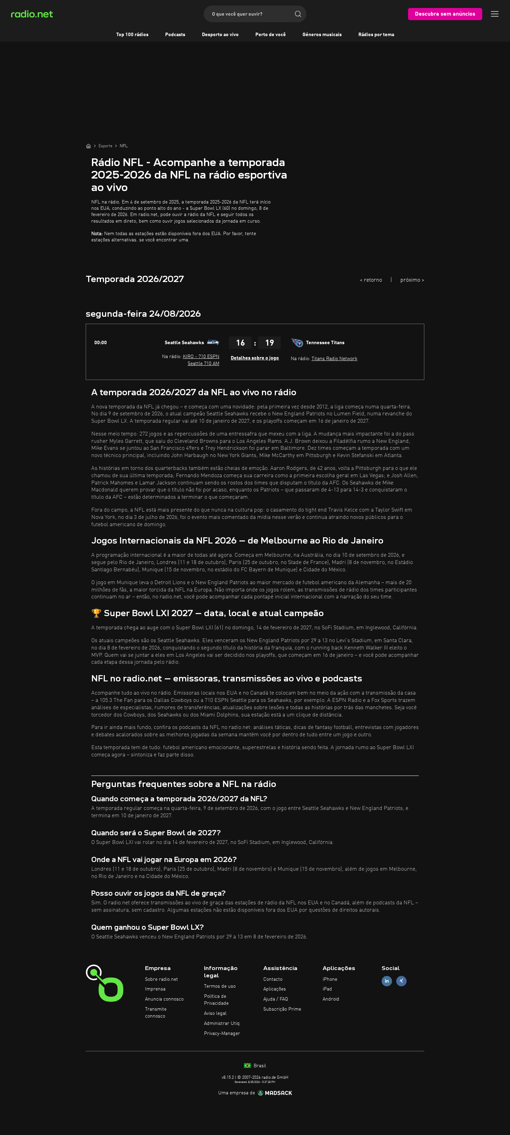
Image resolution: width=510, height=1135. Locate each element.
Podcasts (175, 34)
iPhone (330, 979)
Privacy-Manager (222, 1033)
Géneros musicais (322, 34)
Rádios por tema (376, 34)
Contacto (272, 979)
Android (331, 999)
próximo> (412, 280)
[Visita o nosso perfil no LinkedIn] (387, 981)
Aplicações (274, 989)
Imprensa (155, 989)
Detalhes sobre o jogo (255, 358)
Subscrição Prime (282, 1009)
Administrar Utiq (222, 1023)
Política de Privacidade (216, 1000)
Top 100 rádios (132, 34)
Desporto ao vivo (220, 34)
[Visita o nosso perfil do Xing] (401, 981)
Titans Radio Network (334, 358)
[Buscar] (298, 14)
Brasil (259, 1065)
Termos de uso (220, 986)
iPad (327, 989)
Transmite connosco (156, 1013)
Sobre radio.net (161, 979)
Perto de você (270, 34)
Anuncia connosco (164, 999)
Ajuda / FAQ (275, 999)
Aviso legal (215, 1013)
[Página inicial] (88, 146)
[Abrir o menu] (495, 14)
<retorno (371, 280)
